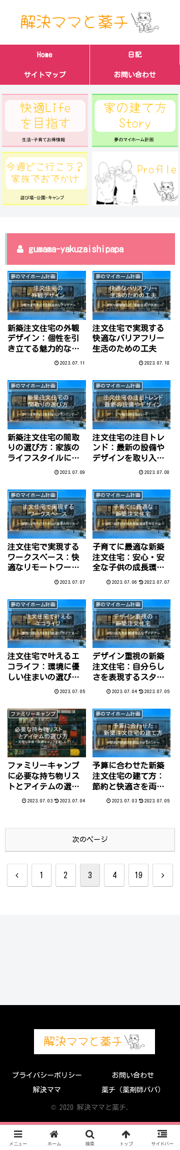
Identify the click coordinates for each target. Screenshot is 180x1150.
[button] (161, 1093)
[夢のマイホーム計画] (135, 120)
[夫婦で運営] (135, 178)
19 (138, 875)
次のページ (90, 839)
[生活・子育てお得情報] (45, 120)
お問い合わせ (133, 1075)
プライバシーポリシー (47, 1075)
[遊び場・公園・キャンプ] (45, 178)
